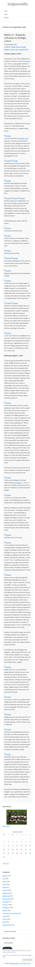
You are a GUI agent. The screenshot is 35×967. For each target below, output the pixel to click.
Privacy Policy (23, 963)
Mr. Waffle (23, 47)
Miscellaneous (7, 899)
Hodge (4, 887)
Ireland (5, 890)
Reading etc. (6, 907)
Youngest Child (23, 49)
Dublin (4, 881)
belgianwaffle (18, 4)
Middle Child (15, 47)
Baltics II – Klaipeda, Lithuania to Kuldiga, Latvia (15, 38)
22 (30, 849)
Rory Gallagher (17, 483)
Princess (5, 904)
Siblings (6, 49)
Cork (4, 878)
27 (21, 853)
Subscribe (7, 949)
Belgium (5, 876)
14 (26, 845)
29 (30, 853)
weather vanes (23, 138)
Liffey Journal (6, 893)
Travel (12, 49)
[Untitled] (7, 136)
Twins (16, 49)
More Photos (6, 826)
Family (4, 884)
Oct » (7, 863)
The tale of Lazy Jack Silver (10, 913)
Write (28, 963)
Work (4, 922)
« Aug (4, 863)
